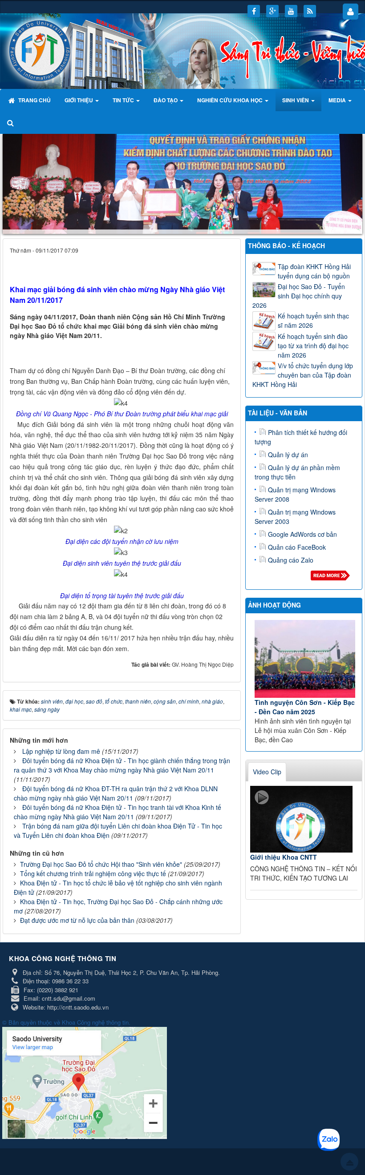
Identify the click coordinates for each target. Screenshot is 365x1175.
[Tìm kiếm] (11, 122)
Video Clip (267, 771)
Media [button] (337, 100)
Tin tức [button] (124, 100)
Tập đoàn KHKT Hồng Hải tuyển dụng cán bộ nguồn (314, 271)
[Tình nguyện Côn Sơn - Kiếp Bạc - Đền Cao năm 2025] (305, 659)
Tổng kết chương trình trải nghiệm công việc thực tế (93, 873)
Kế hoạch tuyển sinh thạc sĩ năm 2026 (313, 320)
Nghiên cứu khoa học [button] (230, 100)
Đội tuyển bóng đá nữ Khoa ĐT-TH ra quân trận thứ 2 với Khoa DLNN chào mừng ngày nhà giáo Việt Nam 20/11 (116, 793)
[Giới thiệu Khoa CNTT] (301, 819)
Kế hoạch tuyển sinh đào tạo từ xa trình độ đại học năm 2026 (313, 345)
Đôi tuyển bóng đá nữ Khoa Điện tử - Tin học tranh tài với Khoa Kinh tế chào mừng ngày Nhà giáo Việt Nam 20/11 (117, 812)
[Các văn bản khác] (331, 577)
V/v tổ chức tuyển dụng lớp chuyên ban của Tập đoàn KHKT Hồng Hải (302, 374)
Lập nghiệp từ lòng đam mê (61, 751)
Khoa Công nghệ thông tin (95, 1022)
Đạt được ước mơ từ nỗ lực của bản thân (77, 920)
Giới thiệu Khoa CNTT (283, 857)
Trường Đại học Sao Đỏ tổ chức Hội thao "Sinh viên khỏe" (101, 864)
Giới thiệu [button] (79, 100)
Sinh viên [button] (296, 100)
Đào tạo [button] (166, 100)
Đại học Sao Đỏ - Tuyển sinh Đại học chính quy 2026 (298, 295)
